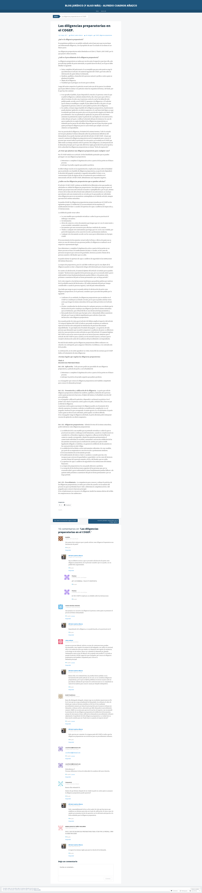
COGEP (97, 35)
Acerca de (103, 11)
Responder (68, 550)
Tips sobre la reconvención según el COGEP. (65, 520)
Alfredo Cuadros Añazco (76, 35)
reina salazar (69, 640)
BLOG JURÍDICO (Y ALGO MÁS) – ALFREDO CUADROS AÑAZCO (101, 5)
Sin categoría (89, 35)
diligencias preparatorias (106, 35)
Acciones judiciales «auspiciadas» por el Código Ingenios (108, 521)
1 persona (73, 616)
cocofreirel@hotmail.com (72, 753)
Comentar (107, 878)
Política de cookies (37, 889)
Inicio (97, 11)
